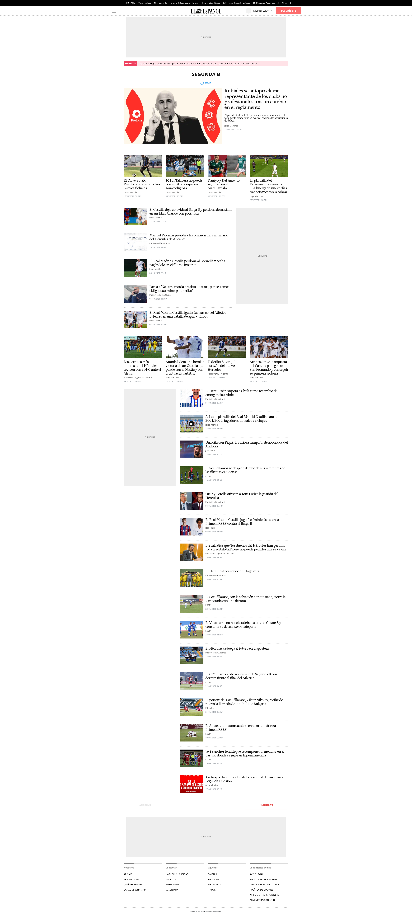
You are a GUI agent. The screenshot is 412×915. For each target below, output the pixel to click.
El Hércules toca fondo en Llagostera (232, 571)
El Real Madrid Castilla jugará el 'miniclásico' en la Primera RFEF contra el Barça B (242, 522)
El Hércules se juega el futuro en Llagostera (237, 648)
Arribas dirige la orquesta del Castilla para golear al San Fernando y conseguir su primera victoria (269, 367)
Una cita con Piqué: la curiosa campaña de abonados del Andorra (246, 444)
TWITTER (212, 874)
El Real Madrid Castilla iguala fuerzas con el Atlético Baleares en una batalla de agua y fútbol (187, 314)
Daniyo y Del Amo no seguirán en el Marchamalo (223, 184)
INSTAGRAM (214, 884)
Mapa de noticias (161, 3)
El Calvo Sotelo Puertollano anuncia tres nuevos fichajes (142, 184)
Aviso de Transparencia (264, 894)
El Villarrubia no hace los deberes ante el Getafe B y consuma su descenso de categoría (243, 625)
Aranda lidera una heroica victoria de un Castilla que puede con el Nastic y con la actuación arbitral (185, 367)
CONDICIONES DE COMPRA (264, 884)
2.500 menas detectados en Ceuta (236, 3)
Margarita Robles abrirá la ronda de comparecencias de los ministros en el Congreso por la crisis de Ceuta (200, 63)
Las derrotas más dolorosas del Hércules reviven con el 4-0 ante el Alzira (142, 367)
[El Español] (206, 11)
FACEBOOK (213, 879)
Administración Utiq (262, 899)
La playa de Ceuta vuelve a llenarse (184, 3)
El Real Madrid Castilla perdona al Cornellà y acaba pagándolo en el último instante (187, 263)
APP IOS (128, 874)
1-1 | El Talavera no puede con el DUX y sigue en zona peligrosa (184, 184)
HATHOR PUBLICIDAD (177, 874)
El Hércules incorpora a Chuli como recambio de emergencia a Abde (241, 393)
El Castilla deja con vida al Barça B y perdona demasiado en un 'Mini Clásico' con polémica (190, 211)
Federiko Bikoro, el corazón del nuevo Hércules (221, 365)
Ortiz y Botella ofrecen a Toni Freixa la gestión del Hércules (241, 496)
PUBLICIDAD (172, 884)
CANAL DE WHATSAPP (135, 889)
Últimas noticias (144, 3)
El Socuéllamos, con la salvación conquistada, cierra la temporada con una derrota (245, 599)
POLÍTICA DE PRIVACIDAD (263, 879)
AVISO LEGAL (256, 874)
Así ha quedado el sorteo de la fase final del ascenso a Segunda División (244, 779)
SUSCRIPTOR (172, 889)
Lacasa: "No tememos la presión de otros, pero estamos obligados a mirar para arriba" (189, 289)
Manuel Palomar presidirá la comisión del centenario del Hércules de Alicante (188, 237)
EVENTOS (171, 879)
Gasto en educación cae (210, 3)
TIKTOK (211, 889)
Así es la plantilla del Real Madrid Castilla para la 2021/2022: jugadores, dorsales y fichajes (241, 418)
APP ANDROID (131, 879)
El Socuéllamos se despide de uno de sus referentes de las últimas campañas (245, 470)
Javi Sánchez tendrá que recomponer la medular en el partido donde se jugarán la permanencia (244, 753)
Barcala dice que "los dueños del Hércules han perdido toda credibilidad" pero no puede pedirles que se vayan (245, 547)
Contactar (171, 867)
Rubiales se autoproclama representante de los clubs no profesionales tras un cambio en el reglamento (255, 99)
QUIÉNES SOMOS (133, 884)
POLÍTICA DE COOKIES (261, 889)
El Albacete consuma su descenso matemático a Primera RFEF (240, 728)
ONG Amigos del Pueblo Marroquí (266, 3)
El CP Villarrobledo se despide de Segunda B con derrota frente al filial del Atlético (241, 676)
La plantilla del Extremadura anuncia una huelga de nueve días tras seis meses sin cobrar (268, 186)
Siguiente (266, 805)
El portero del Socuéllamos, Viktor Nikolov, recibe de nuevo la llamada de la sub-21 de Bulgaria (244, 702)
